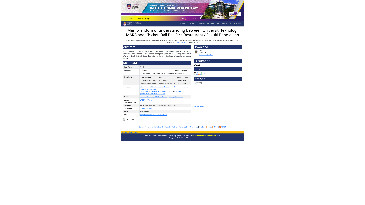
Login (129, 132)
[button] (124, 119)
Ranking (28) (183, 127)
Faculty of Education (176, 97)
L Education (144, 87)
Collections (223, 24)
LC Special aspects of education (161, 87)
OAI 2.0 (201, 127)
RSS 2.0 (223, 127)
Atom (209, 127)
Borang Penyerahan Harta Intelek (151, 127)
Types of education (181, 87)
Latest (202, 24)
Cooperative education (148, 89)
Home (184, 24)
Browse (212, 24)
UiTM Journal (236, 24)
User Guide (194, 127)
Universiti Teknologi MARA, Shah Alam (153, 97)
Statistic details (199, 106)
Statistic (167, 127)
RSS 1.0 (216, 127)
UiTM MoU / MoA (181, 42)
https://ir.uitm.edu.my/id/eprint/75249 (153, 115)
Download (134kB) (206, 55)
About (193, 24)
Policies (174, 127)
